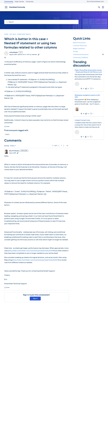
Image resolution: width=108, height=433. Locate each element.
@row (56, 82)
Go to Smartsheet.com (95, 1)
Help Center (19, 1)
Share (6, 127)
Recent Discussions (79, 43)
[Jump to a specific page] (67, 145)
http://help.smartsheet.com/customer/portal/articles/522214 (36, 260)
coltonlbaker (13, 52)
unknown (34, 54)
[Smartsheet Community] (17, 7)
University (29, 1)
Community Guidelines (80, 58)
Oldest (12, 146)
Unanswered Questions (88, 54)
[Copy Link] (38, 54)
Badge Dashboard (79, 49)
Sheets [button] (7, 134)
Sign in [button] (35, 298)
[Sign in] (103, 7)
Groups (75, 51)
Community (8, 1)
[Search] (99, 7)
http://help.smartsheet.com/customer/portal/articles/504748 (32, 251)
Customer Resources (80, 46)
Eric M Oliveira (14, 151)
